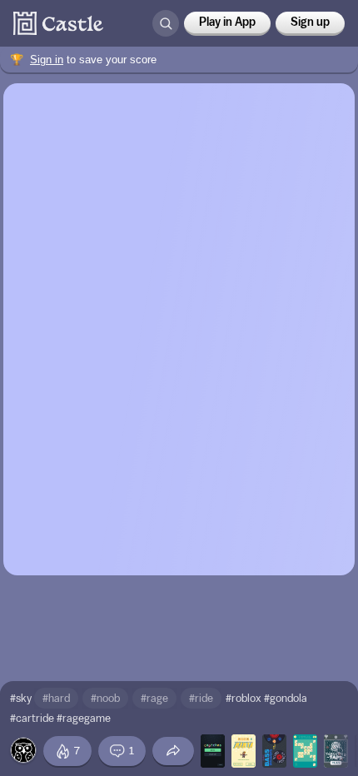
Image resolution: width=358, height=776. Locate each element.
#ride (201, 698)
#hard (56, 698)
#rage (154, 698)
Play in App (227, 22)
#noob (105, 698)
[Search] (165, 23)
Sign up (310, 22)
